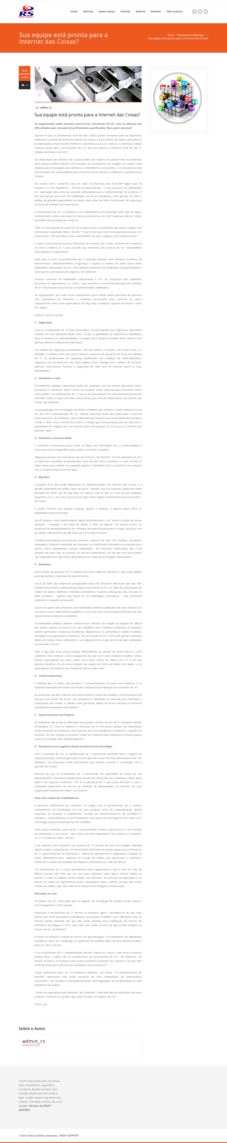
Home (74, 11)
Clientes (125, 11)
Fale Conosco (175, 11)
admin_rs (46, 107)
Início (171, 35)
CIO (45, 1004)
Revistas (156, 11)
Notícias (88, 11)
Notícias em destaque (191, 35)
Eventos (141, 11)
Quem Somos (107, 11)
